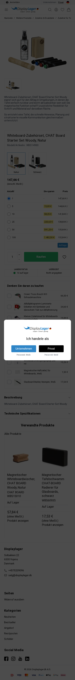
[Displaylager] (37, 329)
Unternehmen (24, 348)
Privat (51, 348)
